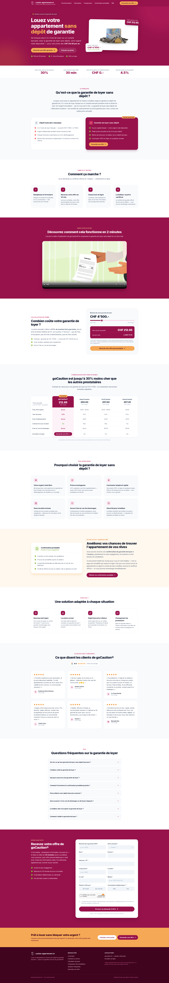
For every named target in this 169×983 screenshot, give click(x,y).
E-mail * (81, 877)
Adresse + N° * (83, 860)
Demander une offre (127, 3)
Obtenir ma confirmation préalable (101, 575)
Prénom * (111, 852)
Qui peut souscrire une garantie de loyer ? (65, 778)
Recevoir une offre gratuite (43, 50)
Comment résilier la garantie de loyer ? (63, 816)
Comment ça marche (74, 958)
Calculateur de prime (74, 961)
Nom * (81, 852)
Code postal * (83, 868)
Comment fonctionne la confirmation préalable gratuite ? (70, 785)
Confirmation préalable (102, 3)
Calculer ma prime (67, 50)
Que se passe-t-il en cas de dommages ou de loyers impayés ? (72, 801)
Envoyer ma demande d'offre (105, 909)
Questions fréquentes (74, 966)
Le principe (71, 956)
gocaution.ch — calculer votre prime (115, 956)
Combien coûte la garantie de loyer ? (63, 770)
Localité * (111, 868)
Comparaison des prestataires (76, 964)
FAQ (113, 3)
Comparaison (88, 3)
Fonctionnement (66, 3)
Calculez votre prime (107, 937)
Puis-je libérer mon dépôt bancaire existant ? (66, 793)
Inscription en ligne (110, 958)
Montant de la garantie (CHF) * (88, 844)
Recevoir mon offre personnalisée (111, 348)
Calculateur (77, 3)
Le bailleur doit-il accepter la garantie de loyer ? (67, 809)
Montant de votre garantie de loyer (101, 313)
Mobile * (110, 877)
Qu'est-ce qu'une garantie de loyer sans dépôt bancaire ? (70, 762)
